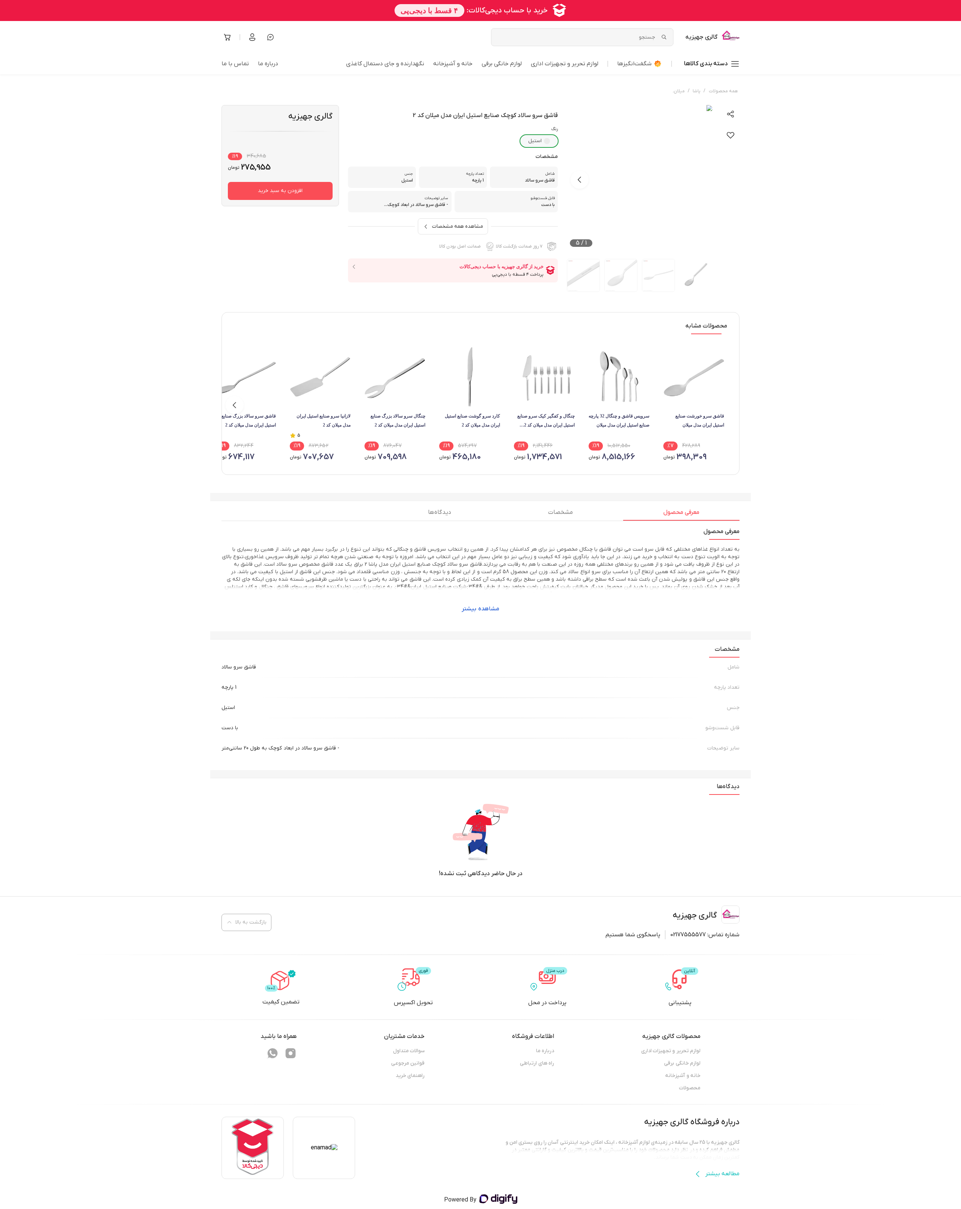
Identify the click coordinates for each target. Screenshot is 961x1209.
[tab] (681, 514)
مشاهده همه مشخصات (457, 226)
